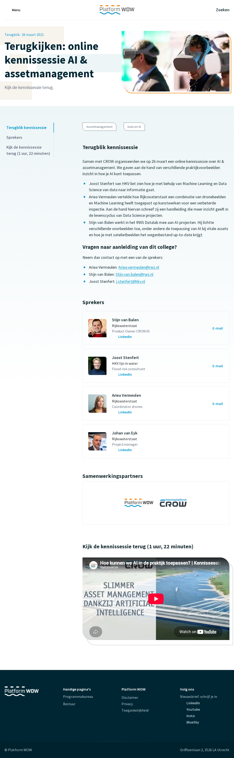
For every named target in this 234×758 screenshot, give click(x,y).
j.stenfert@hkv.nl (130, 281)
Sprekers (14, 137)
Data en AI (134, 127)
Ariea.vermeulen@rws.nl (138, 267)
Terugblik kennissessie (26, 127)
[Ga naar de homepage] (117, 9)
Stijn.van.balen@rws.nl (134, 274)
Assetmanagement (99, 127)
